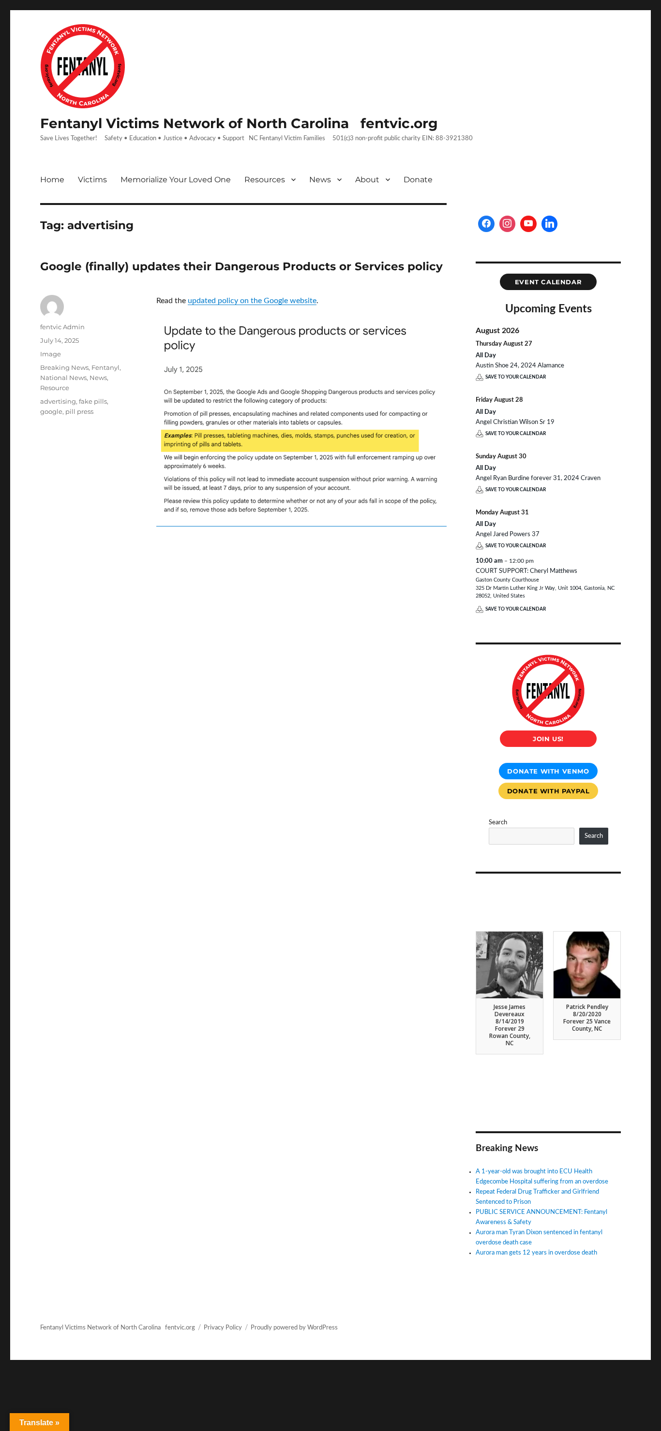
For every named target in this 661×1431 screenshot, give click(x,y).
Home (52, 179)
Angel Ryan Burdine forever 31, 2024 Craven (538, 478)
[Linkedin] (549, 223)
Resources (264, 179)
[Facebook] (486, 223)
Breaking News (64, 367)
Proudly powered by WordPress (294, 1328)
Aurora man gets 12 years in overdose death (536, 1253)
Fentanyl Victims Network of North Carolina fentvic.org (239, 123)
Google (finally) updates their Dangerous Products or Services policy (241, 266)
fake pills (93, 401)
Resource (54, 388)
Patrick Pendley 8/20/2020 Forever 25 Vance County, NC (587, 1018)
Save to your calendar (515, 377)
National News (63, 377)
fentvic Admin (62, 327)
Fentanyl (105, 367)
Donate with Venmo (548, 771)
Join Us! (548, 739)
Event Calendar (548, 282)
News (320, 179)
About (367, 179)
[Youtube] (528, 223)
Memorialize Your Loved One (175, 179)
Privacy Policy (223, 1328)
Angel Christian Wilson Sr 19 (515, 422)
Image (50, 354)
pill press (79, 411)
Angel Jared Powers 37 (508, 534)
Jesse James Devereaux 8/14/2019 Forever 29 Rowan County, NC (509, 1025)
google (51, 411)
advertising (58, 401)
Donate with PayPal (548, 791)
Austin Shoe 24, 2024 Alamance (520, 366)
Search (498, 822)
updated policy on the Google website (252, 301)
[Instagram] (507, 223)
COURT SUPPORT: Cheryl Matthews (526, 571)
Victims (92, 179)
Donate (418, 179)
